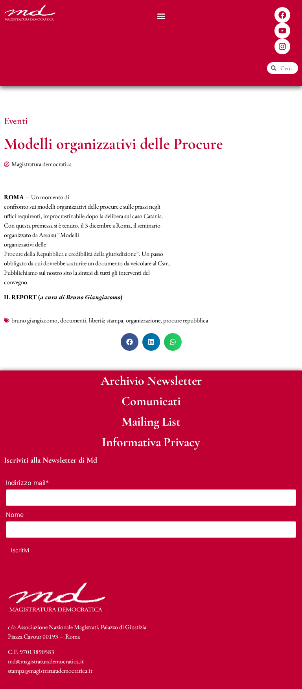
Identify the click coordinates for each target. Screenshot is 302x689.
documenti (73, 320)
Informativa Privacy (151, 442)
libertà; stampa (106, 320)
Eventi (16, 121)
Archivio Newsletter (151, 380)
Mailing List (151, 421)
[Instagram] (282, 46)
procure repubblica (185, 320)
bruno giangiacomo (34, 320)
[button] (161, 15)
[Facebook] (282, 15)
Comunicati (151, 401)
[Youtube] (282, 31)
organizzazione (143, 320)
